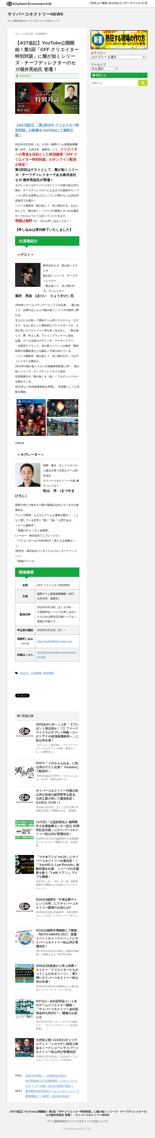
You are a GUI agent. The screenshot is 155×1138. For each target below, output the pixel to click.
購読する (100, 75)
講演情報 (48, 673)
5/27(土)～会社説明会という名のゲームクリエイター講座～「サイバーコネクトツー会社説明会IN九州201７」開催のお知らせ (57, 1009)
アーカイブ (98, 64)
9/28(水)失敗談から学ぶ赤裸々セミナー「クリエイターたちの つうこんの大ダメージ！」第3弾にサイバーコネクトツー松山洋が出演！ (57, 973)
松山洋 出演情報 (31, 673)
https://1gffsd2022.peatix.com (54, 641)
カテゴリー (98, 52)
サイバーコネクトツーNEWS (35, 14)
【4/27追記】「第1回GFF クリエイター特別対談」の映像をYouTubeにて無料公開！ (47, 130)
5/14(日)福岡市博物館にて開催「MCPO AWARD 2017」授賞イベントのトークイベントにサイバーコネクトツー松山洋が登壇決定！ (57, 938)
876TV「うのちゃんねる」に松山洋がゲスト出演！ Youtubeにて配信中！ (57, 767)
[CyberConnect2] (28, 3)
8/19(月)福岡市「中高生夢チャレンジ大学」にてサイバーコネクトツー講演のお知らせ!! (57, 903)
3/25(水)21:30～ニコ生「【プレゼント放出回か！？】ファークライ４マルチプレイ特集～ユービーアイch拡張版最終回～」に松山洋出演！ (57, 732)
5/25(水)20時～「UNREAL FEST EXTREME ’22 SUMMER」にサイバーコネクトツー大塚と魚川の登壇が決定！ (51, 1080)
